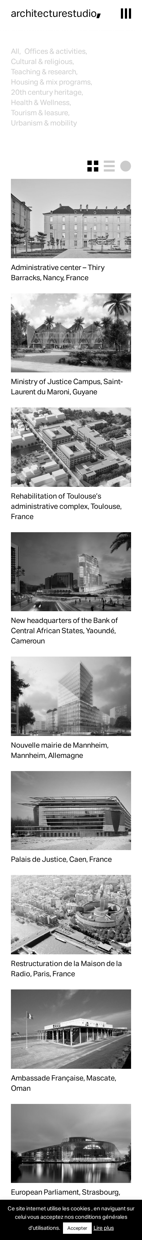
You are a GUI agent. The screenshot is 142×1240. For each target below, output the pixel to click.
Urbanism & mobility (44, 122)
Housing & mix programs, (51, 81)
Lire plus (104, 1227)
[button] (126, 13)
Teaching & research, (44, 71)
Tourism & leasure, (40, 112)
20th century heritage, (47, 92)
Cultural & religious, (42, 61)
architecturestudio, (56, 12)
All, (16, 51)
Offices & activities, (55, 51)
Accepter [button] (77, 1228)
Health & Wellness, (41, 102)
